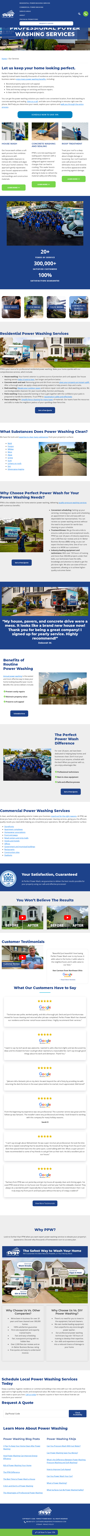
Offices (7, 844)
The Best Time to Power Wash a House (19, 1479)
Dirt (9, 466)
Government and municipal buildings (19, 846)
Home (4, 58)
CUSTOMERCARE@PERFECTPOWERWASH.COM (51, 1522)
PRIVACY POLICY (48, 1524)
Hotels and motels (12, 841)
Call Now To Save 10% (46, 1532)
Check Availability (77, 1413)
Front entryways (11, 835)
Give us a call (32, 101)
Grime (10, 458)
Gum (10, 460)
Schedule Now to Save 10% (45, 114)
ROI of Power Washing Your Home (17, 1465)
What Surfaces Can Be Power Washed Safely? (65, 1490)
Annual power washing (12, 676)
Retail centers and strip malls (16, 838)
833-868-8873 (85, 13)
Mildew (11, 449)
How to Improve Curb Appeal (59, 1469)
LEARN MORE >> (13, 187)
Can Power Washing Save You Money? (62, 1453)
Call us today (31, 1394)
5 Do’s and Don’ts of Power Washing (18, 1486)
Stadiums (8, 855)
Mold (10, 443)
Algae (10, 455)
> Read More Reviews (67, 980)
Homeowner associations (14, 832)
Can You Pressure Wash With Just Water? (64, 1446)
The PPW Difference (11, 1472)
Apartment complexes (13, 829)
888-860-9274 (30, 1522)
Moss (10, 452)
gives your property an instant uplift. (74, 382)
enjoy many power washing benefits (31, 79)
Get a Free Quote (45, 410)
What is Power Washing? (57, 1483)
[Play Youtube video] (22, 917)
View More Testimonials (45, 1203)
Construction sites (12, 852)
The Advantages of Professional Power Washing (23, 1493)
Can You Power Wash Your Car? (60, 1476)
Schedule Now (19, 713)
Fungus (11, 446)
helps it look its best (26, 379)
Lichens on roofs (14, 463)
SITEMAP (39, 1524)
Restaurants (9, 849)
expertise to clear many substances (33, 437)
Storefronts (9, 826)
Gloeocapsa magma (16, 469)
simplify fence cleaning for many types (37, 399)
